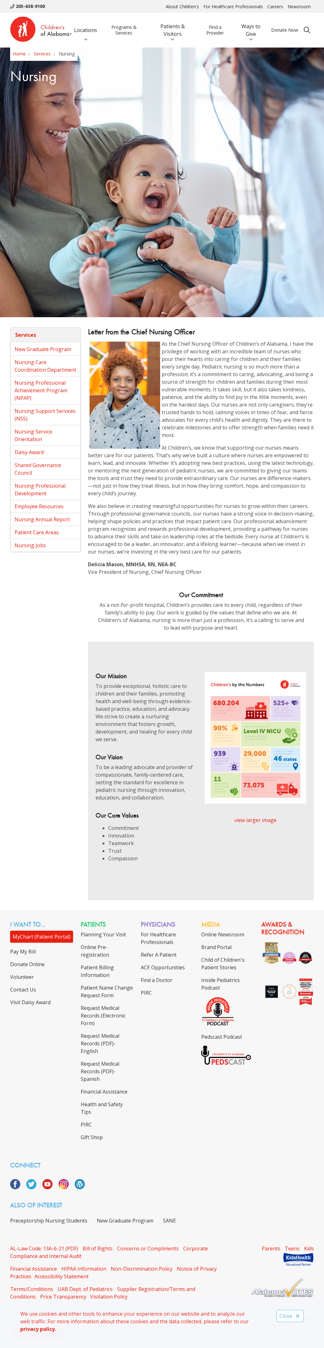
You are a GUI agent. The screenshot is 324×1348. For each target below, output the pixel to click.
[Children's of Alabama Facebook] (17, 1187)
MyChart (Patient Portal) (42, 936)
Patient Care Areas (37, 532)
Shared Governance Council (38, 469)
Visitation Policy (109, 1296)
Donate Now (284, 30)
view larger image (255, 820)
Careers (275, 6)
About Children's (182, 6)
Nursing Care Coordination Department (45, 366)
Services (25, 334)
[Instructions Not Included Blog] (80, 1187)
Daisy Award (29, 452)
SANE (169, 1220)
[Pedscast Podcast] (226, 1062)
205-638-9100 (30, 6)
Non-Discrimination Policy (141, 1268)
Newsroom (299, 6)
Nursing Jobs (30, 545)
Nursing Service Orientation (33, 435)
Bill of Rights (98, 1248)
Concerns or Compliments (148, 1248)
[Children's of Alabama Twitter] (33, 1187)
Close (285, 1316)
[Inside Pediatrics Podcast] (217, 1024)
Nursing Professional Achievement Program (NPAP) (41, 390)
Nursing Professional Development (40, 489)
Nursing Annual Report (42, 519)
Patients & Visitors (172, 30)
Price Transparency (63, 1296)
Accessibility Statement (61, 1276)
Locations (85, 30)
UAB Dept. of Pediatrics (85, 1289)
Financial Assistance (33, 1268)
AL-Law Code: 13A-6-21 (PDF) (44, 1248)
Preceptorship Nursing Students (48, 1220)
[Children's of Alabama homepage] (41, 30)
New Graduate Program (43, 349)
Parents (271, 1248)
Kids (309, 1248)
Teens (292, 1248)
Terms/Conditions (31, 1289)
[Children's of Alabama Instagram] (66, 1187)
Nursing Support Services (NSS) (45, 415)
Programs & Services (124, 30)
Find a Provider (215, 30)
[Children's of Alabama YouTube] (49, 1187)
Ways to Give (250, 30)
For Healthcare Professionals (233, 6)
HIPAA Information (83, 1268)
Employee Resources (39, 506)
